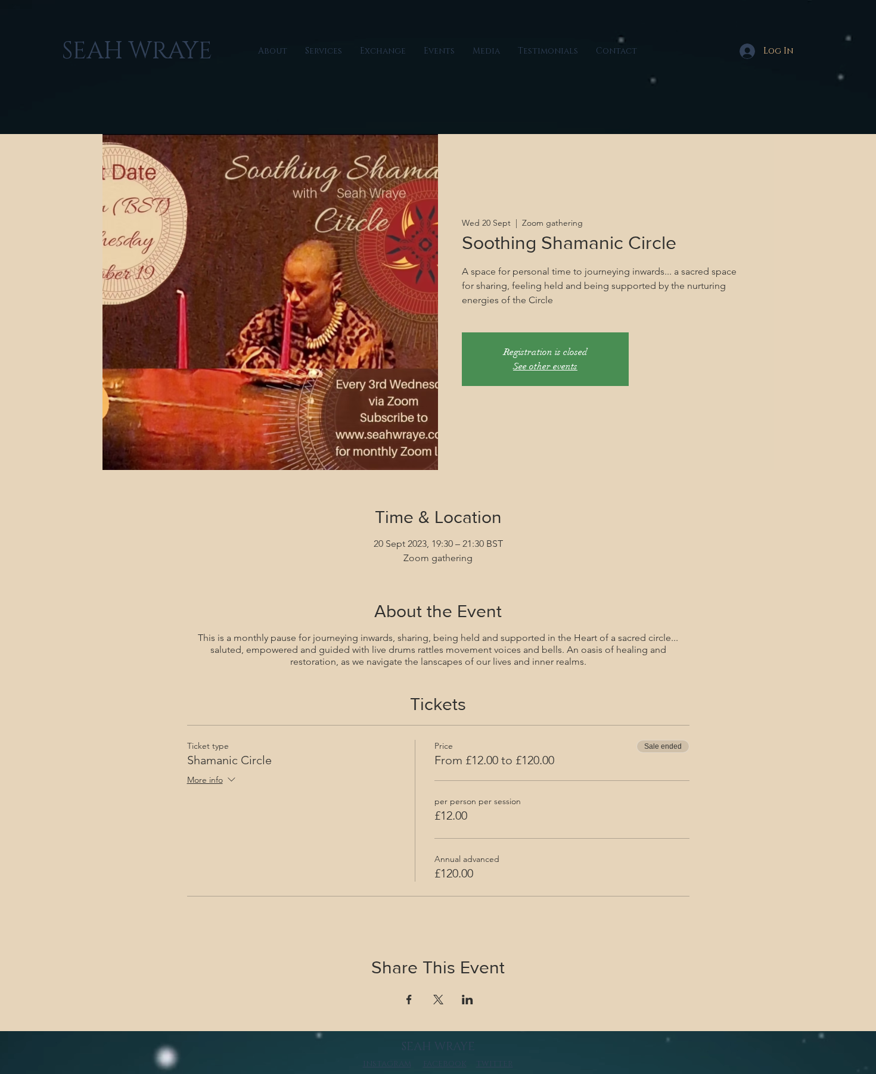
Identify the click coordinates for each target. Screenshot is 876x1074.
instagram (387, 1063)
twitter (494, 1063)
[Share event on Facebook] (409, 999)
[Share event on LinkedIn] (467, 999)
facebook (445, 1063)
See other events (545, 366)
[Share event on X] (438, 999)
